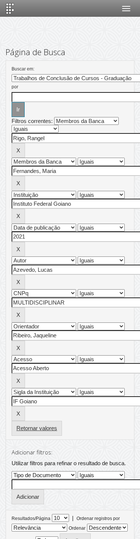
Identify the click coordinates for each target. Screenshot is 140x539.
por (15, 86)
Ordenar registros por (98, 518)
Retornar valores (36, 428)
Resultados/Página (31, 518)
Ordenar (77, 528)
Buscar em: (23, 69)
